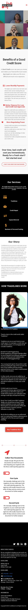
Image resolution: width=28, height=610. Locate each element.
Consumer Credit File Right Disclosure (10, 599)
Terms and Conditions (6, 596)
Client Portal (4, 565)
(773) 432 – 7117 (7, 574)
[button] (26, 5)
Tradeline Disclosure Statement (9, 601)
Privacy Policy (4, 597)
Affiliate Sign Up (5, 564)
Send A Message (7, 576)
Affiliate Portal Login (6, 567)
